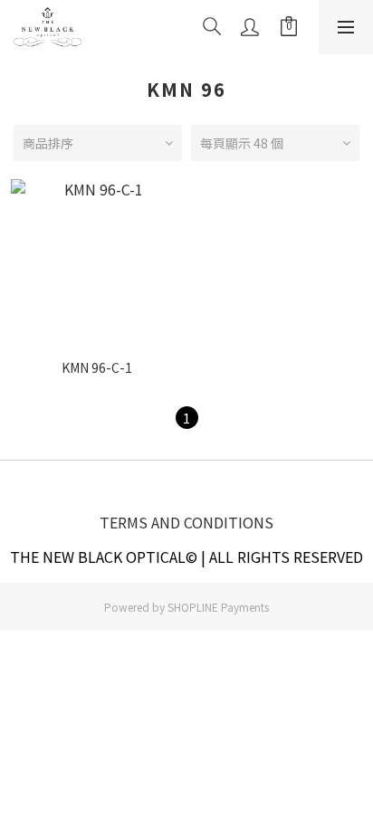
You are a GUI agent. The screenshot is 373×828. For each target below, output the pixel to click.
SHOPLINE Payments (218, 606)
